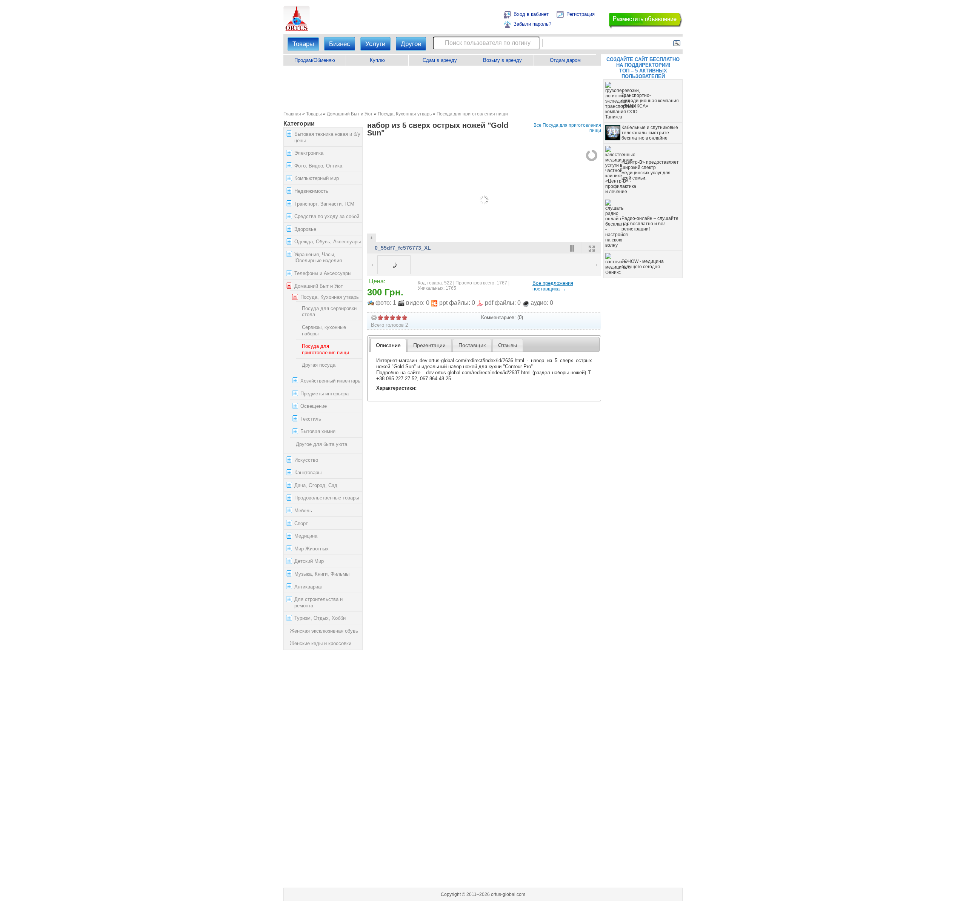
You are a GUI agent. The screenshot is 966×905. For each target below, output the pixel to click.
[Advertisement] (442, 88)
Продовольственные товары (326, 498)
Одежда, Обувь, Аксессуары (327, 241)
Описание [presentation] (388, 345)
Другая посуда (318, 365)
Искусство (306, 460)
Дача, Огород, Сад (315, 485)
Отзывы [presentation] (507, 345)
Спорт (301, 523)
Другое (411, 44)
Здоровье (305, 229)
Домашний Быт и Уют (350, 113)
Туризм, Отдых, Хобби (320, 618)
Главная (292, 113)
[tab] (388, 345)
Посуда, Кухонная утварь (405, 113)
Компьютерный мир (316, 178)
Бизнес (339, 44)
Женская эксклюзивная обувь (324, 631)
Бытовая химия (317, 431)
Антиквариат (308, 587)
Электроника (308, 153)
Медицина (305, 536)
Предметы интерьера (324, 393)
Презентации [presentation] (429, 345)
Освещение (313, 406)
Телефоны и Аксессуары (322, 273)
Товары (303, 44)
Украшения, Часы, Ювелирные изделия (318, 258)
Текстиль (310, 419)
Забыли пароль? (532, 24)
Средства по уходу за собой (326, 216)
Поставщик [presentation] (472, 345)
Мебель (303, 510)
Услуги (375, 44)
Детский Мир (309, 561)
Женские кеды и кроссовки (320, 644)
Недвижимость (311, 191)
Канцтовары (307, 472)
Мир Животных (311, 549)
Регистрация (580, 14)
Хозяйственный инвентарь (330, 381)
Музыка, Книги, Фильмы (321, 574)
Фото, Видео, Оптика (318, 166)
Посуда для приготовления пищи (472, 113)
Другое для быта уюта (321, 444)
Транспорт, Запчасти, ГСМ (324, 204)
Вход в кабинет (531, 14)
